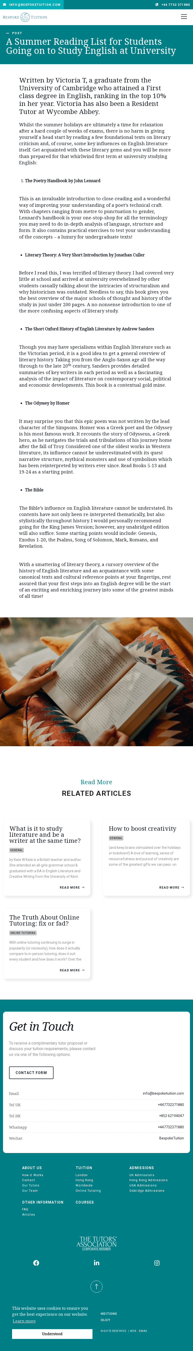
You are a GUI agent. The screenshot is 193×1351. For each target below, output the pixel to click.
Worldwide (84, 1185)
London (82, 1175)
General (16, 850)
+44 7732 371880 (175, 5)
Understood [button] (52, 1333)
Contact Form (31, 1073)
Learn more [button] (24, 1321)
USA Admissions (143, 1185)
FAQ (25, 1209)
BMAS (143, 1331)
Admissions (141, 1168)
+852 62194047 (171, 1116)
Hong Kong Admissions (148, 1180)
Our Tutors (31, 1185)
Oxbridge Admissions (147, 1191)
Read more (70, 887)
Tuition (84, 1168)
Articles (28, 1214)
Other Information (43, 1202)
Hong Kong (84, 1180)
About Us (32, 1168)
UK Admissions (142, 1175)
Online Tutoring (23, 933)
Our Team (30, 1191)
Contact (28, 1180)
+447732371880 (171, 1105)
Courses (85, 1202)
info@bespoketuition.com (35, 5)
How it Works (33, 1175)
